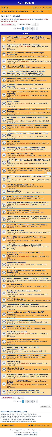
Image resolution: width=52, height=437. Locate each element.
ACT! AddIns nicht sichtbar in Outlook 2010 (24, 245)
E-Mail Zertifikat (13, 101)
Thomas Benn (12, 21)
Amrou (32, 19)
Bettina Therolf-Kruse (25, 369)
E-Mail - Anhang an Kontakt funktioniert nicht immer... (28, 278)
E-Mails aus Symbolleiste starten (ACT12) (23, 391)
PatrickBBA (22, 274)
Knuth (21, 392)
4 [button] (31, 29)
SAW (20, 357)
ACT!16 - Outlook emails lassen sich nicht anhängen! (28, 169)
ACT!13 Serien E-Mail (15, 231)
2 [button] (25, 29)
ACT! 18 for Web (13, 141)
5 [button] (34, 29)
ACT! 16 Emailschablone (16, 299)
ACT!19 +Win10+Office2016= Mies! (20, 185)
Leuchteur (22, 294)
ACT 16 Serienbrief (14, 285)
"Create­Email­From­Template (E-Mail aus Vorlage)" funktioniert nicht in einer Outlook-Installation (26, 72)
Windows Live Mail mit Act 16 (18, 326)
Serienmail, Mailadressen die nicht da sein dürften (27, 355)
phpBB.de (35, 432)
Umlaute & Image (14, 362)
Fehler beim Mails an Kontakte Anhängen (23, 210)
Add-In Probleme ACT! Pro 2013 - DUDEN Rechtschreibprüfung (23, 348)
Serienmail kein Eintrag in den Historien (23, 340)
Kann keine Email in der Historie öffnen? (23, 196)
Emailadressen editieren (16, 262)
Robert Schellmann (25, 39)
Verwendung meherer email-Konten (21, 320)
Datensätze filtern (14, 191)
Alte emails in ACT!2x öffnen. (18, 66)
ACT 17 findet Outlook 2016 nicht (20, 154)
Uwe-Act (21, 286)
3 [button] (28, 29)
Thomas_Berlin (23, 80)
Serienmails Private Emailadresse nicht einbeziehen (27, 375)
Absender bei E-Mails (15, 368)
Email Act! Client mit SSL (17, 332)
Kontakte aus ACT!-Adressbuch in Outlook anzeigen (27, 125)
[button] (37, 28)
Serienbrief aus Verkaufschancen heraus (23, 304)
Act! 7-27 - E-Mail (10, 16)
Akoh (20, 351)
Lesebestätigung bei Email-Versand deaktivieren (26, 148)
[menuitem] (6, 7)
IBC (20, 212)
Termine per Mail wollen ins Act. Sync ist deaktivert (27, 217)
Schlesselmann (24, 19)
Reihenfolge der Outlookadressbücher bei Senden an (28, 203)
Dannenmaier (23, 75)
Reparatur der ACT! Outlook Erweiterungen (24, 45)
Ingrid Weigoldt (14, 19)
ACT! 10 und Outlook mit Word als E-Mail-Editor (26, 37)
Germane (22, 186)
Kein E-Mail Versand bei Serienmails (21, 78)
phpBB (19, 430)
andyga (21, 328)
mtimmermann (39, 19)
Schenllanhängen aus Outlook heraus (22, 60)
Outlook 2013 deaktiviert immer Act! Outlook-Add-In (27, 224)
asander (21, 316)
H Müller (21, 67)
